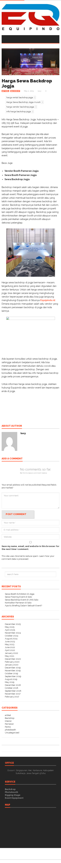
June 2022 (10, 647)
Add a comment (12, 458)
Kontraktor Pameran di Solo (18, 602)
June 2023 (10, 641)
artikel (5, 91)
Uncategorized (12, 732)
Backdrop (15, 91)
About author (12, 426)
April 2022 (10, 650)
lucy (39, 91)
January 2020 (11, 665)
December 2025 (13, 624)
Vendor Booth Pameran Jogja (22, 171)
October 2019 (11, 673)
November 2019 (13, 670)
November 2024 (13, 633)
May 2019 (9, 682)
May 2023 (9, 644)
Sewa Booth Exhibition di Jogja (19, 594)
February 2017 (12, 696)
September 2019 (13, 676)
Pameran (9, 724)
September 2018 (13, 691)
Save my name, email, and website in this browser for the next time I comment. (30, 547)
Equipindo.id (47, 300)
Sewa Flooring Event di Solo (18, 597)
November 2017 (12, 694)
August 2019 (11, 679)
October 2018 (11, 688)
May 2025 (9, 627)
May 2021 (9, 656)
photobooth (10, 730)
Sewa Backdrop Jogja (17, 179)
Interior (8, 721)
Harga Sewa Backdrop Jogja (27, 83)
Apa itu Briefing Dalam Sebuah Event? (23, 605)
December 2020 (13, 659)
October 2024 (11, 636)
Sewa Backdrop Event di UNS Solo (21, 600)
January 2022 (11, 653)
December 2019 (13, 667)
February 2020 (12, 662)
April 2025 (10, 630)
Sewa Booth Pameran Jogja (21, 175)
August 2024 (11, 638)
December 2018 (13, 685)
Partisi (8, 727)
